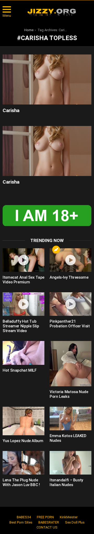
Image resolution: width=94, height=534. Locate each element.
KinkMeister (69, 517)
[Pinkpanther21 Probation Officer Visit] (70, 304)
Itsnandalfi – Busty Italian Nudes (66, 482)
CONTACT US (47, 527)
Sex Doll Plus (75, 522)
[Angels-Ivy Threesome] (70, 260)
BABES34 (24, 517)
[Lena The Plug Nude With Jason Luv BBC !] (23, 463)
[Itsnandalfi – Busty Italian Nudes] (70, 463)
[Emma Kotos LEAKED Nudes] (70, 418)
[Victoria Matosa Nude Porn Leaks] (70, 363)
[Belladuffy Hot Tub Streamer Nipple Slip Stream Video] (23, 304)
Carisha (11, 110)
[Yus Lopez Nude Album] (23, 421)
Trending (56, 250)
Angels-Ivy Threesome (69, 277)
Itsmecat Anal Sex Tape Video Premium (23, 279)
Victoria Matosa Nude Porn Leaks (69, 394)
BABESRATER (48, 522)
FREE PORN (45, 517)
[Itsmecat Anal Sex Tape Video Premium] (23, 260)
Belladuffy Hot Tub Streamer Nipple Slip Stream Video (21, 326)
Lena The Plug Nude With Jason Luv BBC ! (21, 482)
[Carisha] (47, 79)
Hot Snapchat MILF (20, 370)
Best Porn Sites (20, 522)
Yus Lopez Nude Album (23, 440)
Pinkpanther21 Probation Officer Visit (70, 323)
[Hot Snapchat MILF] (23, 353)
